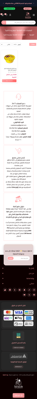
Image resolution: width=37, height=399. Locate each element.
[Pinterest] (20, 290)
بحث (3, 22)
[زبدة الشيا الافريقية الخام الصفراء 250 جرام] (9, 58)
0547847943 (13, 128)
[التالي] (3, 3)
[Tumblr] (15, 290)
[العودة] (34, 3)
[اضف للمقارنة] (2, 55)
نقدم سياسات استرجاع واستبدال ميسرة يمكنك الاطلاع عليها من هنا (18, 172)
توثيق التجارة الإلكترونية (18, 361)
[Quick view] (2, 59)
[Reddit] (5, 290)
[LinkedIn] (10, 290)
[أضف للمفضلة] (2, 51)
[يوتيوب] (24, 295)
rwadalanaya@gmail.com (18, 125)
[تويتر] (29, 295)
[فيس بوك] (34, 295)
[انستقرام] (34, 290)
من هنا (17, 184)
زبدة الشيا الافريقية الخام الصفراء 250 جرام (10, 69)
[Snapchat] (24, 290)
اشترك (10, 258)
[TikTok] (29, 290)
